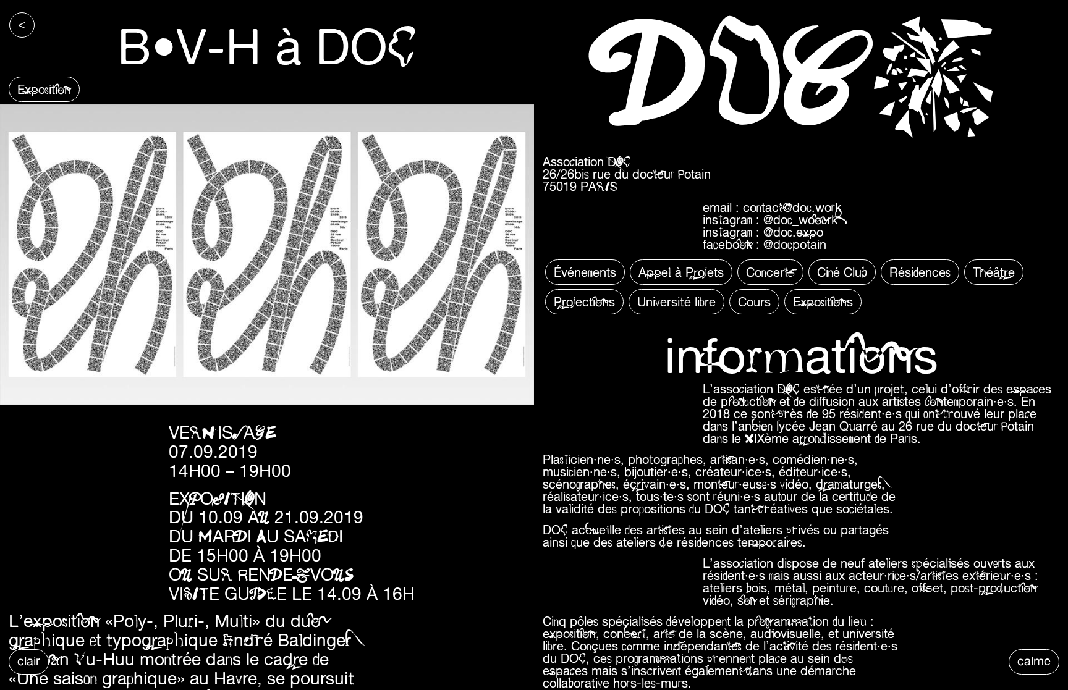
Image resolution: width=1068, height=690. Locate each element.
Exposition (44, 89)
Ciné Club (842, 272)
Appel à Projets (681, 272)
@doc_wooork (800, 219)
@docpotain (794, 244)
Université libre (676, 302)
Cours (754, 302)
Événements (585, 272)
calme (1034, 661)
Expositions (823, 302)
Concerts (770, 272)
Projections (584, 302)
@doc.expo (793, 232)
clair (28, 661)
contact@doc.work (792, 207)
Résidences (920, 272)
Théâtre (994, 272)
